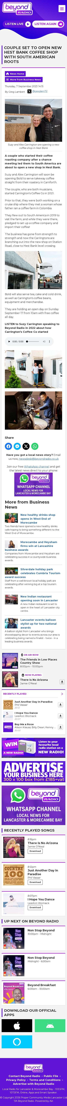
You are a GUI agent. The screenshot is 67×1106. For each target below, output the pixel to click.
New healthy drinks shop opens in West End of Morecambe (37, 518)
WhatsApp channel (36, 466)
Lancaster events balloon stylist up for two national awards (38, 623)
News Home (17, 73)
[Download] (62, 681)
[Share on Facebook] (8, 446)
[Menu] (62, 8)
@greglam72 (39, 91)
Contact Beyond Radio (24, 1076)
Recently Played (15, 693)
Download (35, 851)
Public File (51, 1076)
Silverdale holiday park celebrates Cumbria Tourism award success (32, 573)
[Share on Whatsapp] (34, 446)
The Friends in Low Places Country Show (38, 661)
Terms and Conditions (44, 1080)
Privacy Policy (16, 1080)
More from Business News (25, 79)
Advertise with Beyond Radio (33, 1083)
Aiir (51, 1101)
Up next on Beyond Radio (31, 921)
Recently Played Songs (29, 830)
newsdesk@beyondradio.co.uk (39, 458)
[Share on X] (26, 446)
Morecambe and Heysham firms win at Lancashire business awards (31, 546)
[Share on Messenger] (17, 446)
